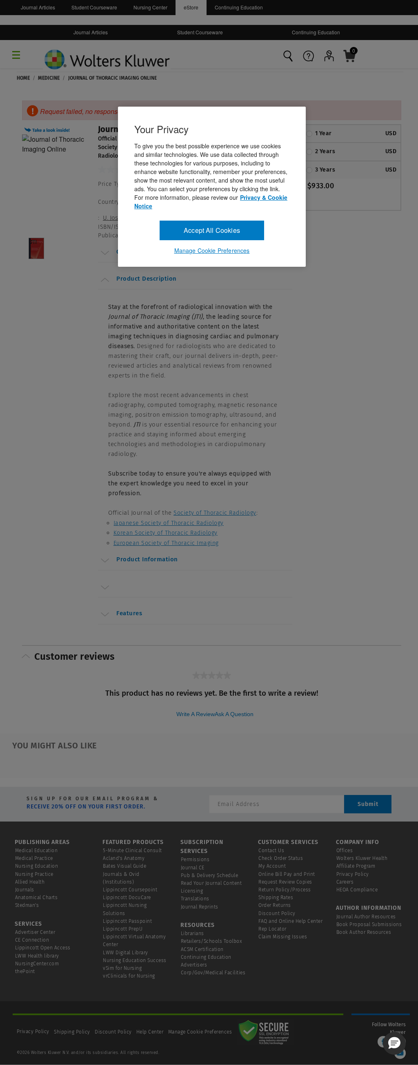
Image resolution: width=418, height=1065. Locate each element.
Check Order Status (280, 858)
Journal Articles (38, 7)
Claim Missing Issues (282, 937)
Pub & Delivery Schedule (209, 875)
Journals (24, 890)
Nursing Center (150, 7)
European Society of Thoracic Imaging (166, 543)
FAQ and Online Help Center (290, 921)
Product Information (147, 559)
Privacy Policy (352, 874)
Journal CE (193, 868)
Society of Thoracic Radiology (214, 512)
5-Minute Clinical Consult (132, 850)
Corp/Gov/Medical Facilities (213, 973)
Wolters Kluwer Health (362, 858)
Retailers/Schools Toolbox (211, 941)
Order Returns (274, 905)
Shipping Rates (275, 897)
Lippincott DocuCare (127, 897)
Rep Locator (272, 929)
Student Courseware (94, 7)
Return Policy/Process (284, 890)
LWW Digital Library (125, 953)
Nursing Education (36, 866)
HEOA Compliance (357, 890)
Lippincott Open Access (43, 948)
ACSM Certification (202, 949)
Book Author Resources (363, 932)
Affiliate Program (356, 866)
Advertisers (194, 965)
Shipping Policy (72, 1032)
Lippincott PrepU (122, 929)
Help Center (150, 1032)
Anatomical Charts (36, 897)
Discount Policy (277, 913)
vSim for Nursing (122, 968)
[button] (48, 129)
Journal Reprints (199, 907)
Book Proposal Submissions (369, 924)
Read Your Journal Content (211, 883)
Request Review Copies (285, 882)
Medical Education (36, 850)
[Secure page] (265, 1032)
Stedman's (27, 905)
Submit (368, 804)
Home (23, 78)
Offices (344, 850)
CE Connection (32, 940)
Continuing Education (239, 7)
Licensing (192, 891)
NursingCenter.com (37, 964)
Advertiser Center (35, 932)
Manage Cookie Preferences (200, 1032)
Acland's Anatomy (124, 858)
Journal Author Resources (366, 917)
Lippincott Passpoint (127, 921)
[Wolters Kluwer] (107, 51)
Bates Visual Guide (124, 866)
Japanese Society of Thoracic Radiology (168, 523)
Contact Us (271, 850)
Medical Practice (34, 858)
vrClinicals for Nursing (129, 976)
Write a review (195, 714)
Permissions (195, 859)
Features (129, 613)
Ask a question (234, 714)
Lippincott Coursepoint (130, 890)
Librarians (192, 933)
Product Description (146, 278)
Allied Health (30, 882)
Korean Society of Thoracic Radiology (165, 532)
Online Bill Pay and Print (286, 874)
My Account (272, 866)
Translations (195, 899)
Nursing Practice (34, 874)
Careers (345, 882)
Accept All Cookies (212, 230)
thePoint (25, 971)
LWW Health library (37, 956)
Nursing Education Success (135, 960)
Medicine (49, 78)
